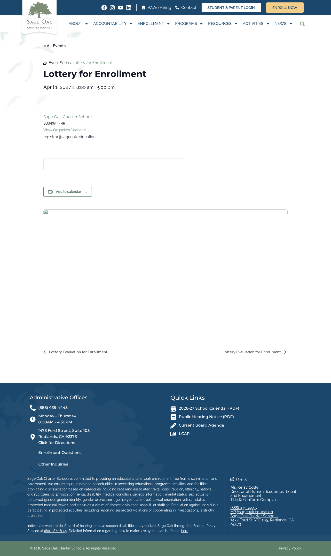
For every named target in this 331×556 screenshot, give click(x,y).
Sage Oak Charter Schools (68, 116)
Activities (253, 23)
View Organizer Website (64, 130)
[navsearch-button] (302, 24)
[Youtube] (120, 7)
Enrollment (151, 23)
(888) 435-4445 (243, 507)
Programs (186, 23)
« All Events (54, 46)
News (280, 23)
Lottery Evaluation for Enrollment (77, 352)
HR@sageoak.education (251, 512)
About (75, 23)
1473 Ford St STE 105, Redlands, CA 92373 (262, 522)
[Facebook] (104, 7)
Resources (220, 23)
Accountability (109, 23)
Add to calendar (68, 192)
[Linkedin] (129, 7)
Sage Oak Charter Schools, (254, 516)
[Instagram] (112, 7)
